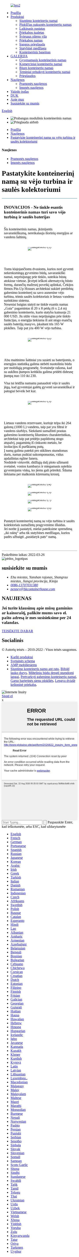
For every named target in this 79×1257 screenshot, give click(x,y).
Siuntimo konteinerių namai (38, 21)
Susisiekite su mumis (25, 103)
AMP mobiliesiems (24, 665)
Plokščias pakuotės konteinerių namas (45, 24)
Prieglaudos (27, 76)
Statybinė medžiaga (32, 48)
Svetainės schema (23, 661)
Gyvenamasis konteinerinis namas (42, 60)
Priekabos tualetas (31, 32)
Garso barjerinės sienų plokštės (32, 681)
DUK (14, 95)
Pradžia (16, 13)
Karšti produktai (22, 657)
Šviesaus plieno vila (33, 36)
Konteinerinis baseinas (34, 52)
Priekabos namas (31, 40)
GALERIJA (19, 56)
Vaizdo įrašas (20, 91)
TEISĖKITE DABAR (17, 631)
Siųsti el (7, 696)
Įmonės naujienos (31, 87)
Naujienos (18, 80)
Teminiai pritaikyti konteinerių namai (44, 72)
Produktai (17, 17)
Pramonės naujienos (33, 84)
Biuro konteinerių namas (36, 68)
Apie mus (17, 99)
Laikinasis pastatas (32, 28)
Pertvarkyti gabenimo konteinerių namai (48, 677)
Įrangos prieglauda (32, 44)
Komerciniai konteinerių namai (40, 64)
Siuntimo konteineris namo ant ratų (35, 669)
